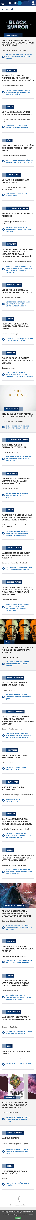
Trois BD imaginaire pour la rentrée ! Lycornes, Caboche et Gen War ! (19, 229)
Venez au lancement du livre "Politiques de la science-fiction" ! (18, 1119)
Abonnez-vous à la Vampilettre (13, 800)
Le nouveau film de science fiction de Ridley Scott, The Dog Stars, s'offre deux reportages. (17, 607)
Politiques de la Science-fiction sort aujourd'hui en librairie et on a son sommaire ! (19, 375)
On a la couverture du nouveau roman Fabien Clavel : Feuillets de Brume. (19, 836)
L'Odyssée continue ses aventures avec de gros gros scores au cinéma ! (18, 997)
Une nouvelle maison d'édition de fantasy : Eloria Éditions (19, 962)
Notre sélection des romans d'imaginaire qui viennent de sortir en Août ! (18, 92)
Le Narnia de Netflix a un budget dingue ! (16, 195)
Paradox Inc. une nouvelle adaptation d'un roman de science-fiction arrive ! (17, 533)
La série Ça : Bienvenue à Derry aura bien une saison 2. (19, 1032)
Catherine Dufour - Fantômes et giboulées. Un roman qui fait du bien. (18, 459)
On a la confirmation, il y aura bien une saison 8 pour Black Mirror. (19, 57)
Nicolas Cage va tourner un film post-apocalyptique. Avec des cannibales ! (19, 872)
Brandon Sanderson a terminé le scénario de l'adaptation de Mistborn (19, 928)
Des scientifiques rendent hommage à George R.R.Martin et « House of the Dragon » (18, 735)
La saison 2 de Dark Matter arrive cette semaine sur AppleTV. (17, 664)
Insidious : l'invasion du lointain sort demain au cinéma (19, 339)
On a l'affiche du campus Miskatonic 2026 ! (16, 768)
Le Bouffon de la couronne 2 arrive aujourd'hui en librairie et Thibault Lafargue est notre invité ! (19, 269)
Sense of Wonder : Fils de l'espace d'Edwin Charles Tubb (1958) (18, 697)
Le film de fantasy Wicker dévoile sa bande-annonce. (17, 127)
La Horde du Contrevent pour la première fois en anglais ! (19, 568)
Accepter (18, 1218)
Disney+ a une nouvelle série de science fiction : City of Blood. (19, 161)
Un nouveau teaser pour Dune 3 (19, 1064)
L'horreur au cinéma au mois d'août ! (18, 1184)
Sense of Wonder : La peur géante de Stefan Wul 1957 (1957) (17, 1151)
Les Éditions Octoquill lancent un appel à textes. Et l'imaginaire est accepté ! (19, 304)
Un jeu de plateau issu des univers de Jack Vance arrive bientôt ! (18, 495)
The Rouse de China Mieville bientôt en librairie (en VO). (17, 427)
